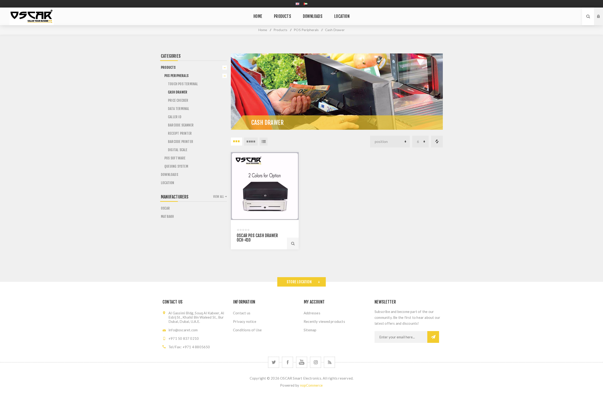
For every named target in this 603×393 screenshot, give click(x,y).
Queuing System (176, 166)
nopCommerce (311, 385)
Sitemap (310, 330)
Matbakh (167, 216)
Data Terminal (178, 108)
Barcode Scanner (181, 125)
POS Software (174, 158)
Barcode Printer (180, 141)
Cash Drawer (177, 92)
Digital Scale (177, 150)
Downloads (169, 174)
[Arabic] (305, 4)
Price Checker (178, 100)
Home (262, 30)
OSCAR (165, 208)
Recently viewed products (324, 321)
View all (218, 197)
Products (168, 67)
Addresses (312, 313)
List (264, 142)
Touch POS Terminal (183, 84)
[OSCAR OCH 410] (265, 186)
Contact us (241, 313)
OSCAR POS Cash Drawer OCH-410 (257, 238)
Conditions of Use (247, 330)
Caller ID (174, 117)
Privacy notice (244, 321)
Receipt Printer (180, 133)
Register (602, 21)
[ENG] (297, 4)
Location (167, 183)
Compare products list (437, 141)
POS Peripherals (176, 75)
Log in (602, 12)
